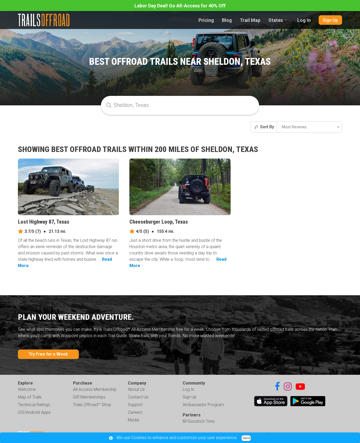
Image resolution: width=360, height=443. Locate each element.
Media (133, 419)
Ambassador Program (203, 404)
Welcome (27, 389)
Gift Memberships (89, 397)
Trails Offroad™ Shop (92, 404)
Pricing (206, 20)
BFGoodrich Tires (199, 421)
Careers (135, 412)
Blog (227, 20)
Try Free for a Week (48, 354)
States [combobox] (275, 20)
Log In (304, 20)
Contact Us (138, 397)
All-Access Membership (94, 389)
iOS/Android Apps (34, 412)
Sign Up (330, 20)
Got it (246, 438)
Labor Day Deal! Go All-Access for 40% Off (180, 5)
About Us (136, 389)
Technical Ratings (34, 404)
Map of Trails (30, 397)
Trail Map (250, 20)
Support (135, 404)
